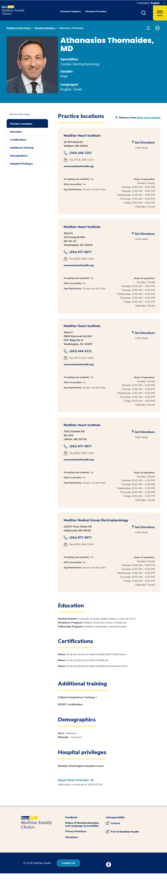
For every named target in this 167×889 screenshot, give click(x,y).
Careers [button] (115, 823)
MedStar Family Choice (19, 28)
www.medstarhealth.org (79, 166)
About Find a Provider (73, 780)
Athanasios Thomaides (71, 28)
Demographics (19, 155)
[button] (147, 13)
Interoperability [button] (115, 817)
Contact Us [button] (68, 863)
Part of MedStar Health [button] (125, 832)
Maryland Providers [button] (95, 11)
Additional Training (21, 148)
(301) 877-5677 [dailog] (80, 252)
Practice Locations (21, 124)
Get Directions (145, 142)
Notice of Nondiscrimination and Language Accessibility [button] (82, 824)
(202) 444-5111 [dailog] (80, 351)
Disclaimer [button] (71, 837)
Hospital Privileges (21, 163)
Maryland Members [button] (70, 11)
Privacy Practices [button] (75, 831)
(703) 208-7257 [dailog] (80, 153)
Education (16, 132)
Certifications (18, 140)
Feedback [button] (71, 817)
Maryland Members (45, 28)
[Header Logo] (11, 9)
